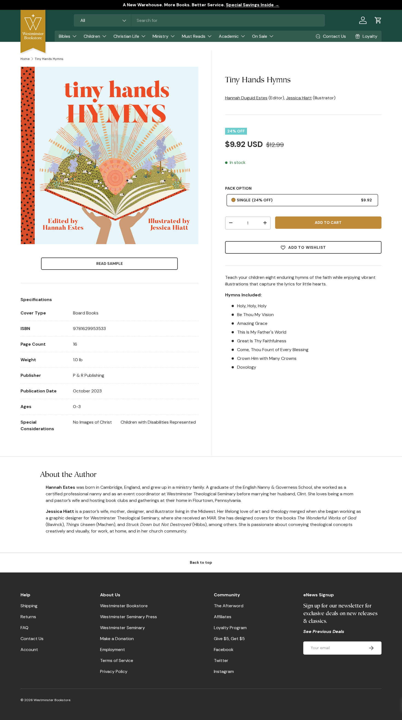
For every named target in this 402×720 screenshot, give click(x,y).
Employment (112, 649)
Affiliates (222, 617)
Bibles (64, 36)
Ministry (160, 36)
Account (29, 649)
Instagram (224, 671)
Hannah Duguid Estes (246, 98)
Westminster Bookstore (124, 606)
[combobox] (199, 20)
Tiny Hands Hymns (49, 58)
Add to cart (328, 222)
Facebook (224, 649)
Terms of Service (116, 660)
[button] (378, 20)
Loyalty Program (230, 628)
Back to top (201, 562)
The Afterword (228, 606)
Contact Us (32, 638)
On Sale (259, 36)
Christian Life (126, 36)
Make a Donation (117, 638)
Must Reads (193, 36)
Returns (28, 617)
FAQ (24, 628)
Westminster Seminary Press (128, 617)
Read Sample (109, 263)
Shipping (29, 606)
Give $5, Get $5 (229, 638)
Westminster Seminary (122, 628)
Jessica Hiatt (299, 98)
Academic (229, 36)
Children (92, 36)
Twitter (221, 660)
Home (25, 58)
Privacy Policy (113, 671)
